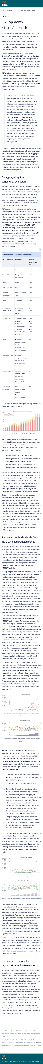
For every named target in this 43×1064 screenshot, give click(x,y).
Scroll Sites (24, 1061)
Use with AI (8, 16)
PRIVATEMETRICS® (8, 10)
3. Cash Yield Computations (26, 10)
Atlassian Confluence (35, 1061)
